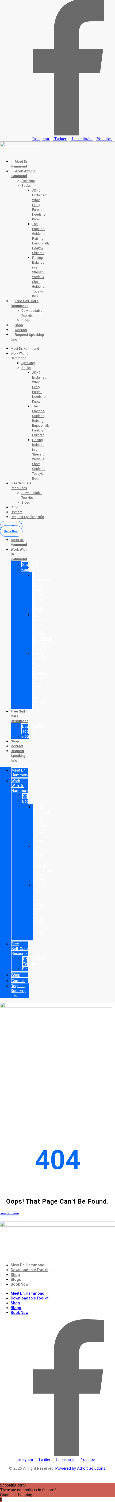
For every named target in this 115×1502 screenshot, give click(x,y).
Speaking (28, 181)
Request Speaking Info (27, 517)
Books (26, 186)
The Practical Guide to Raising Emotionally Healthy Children (40, 238)
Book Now (19, 1284)
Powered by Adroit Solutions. (80, 1468)
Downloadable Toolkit (29, 1270)
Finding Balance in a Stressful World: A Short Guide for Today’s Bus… (38, 277)
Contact (21, 330)
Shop (19, 325)
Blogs (25, 320)
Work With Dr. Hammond (20, 786)
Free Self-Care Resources (20, 949)
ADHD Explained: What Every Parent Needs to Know (39, 205)
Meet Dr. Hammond (25, 349)
